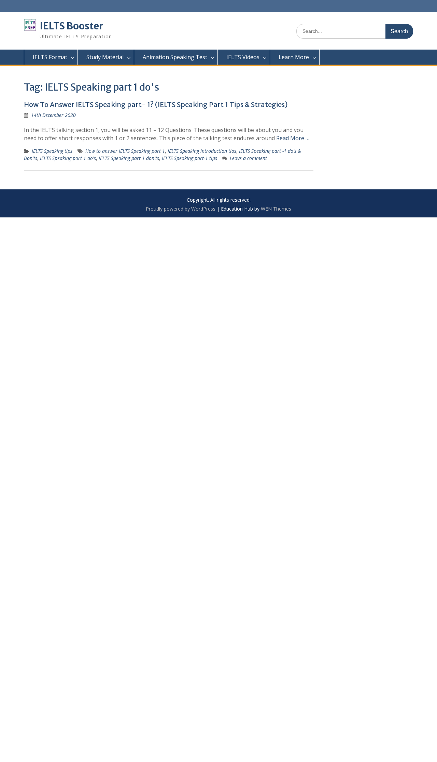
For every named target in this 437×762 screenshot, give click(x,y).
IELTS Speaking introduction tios (202, 151)
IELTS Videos (242, 57)
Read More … (292, 138)
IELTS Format (50, 57)
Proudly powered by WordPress (180, 208)
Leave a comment (248, 158)
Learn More (294, 57)
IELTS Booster (71, 26)
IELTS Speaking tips (52, 151)
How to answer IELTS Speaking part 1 (125, 151)
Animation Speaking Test (175, 57)
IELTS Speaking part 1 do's (68, 158)
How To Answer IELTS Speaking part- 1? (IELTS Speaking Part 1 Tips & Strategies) (156, 104)
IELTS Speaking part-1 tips (189, 158)
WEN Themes (276, 208)
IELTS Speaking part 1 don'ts (129, 158)
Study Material (105, 57)
